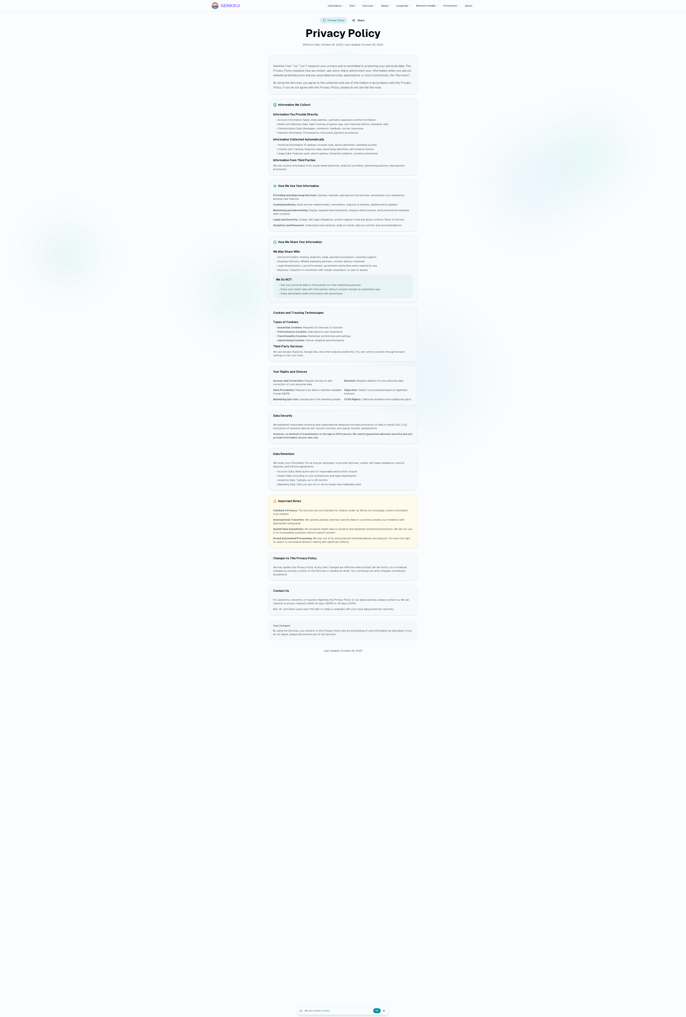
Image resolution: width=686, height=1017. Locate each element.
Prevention (450, 5)
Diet (352, 5)
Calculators (335, 5)
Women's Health (426, 5)
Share (361, 20)
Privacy (325, 1010)
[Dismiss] (383, 1010)
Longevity (402, 5)
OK (377, 1010)
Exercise (367, 5)
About (468, 5)
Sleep (384, 5)
